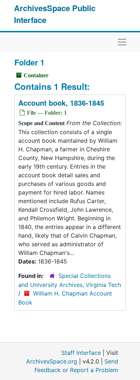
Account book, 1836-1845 (61, 102)
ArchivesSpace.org (51, 361)
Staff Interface (81, 352)
